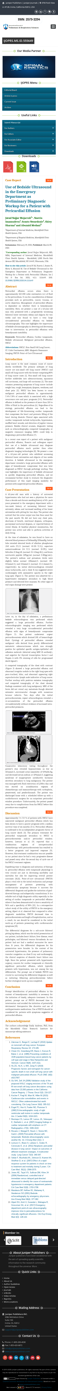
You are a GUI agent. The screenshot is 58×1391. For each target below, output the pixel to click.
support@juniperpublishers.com (19, 1329)
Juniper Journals (30, 2)
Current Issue (10, 102)
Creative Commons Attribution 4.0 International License (23, 1381)
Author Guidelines (12, 1284)
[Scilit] (15, 1238)
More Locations (11, 1301)
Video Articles (10, 1296)
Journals (7, 1290)
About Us (8, 1281)
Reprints (7, 1299)
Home (6, 1278)
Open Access (9, 1287)
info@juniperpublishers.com (17, 1348)
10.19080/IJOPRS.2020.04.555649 (19, 280)
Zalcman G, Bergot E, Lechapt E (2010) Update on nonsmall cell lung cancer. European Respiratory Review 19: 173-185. (31, 1045)
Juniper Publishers (14, 2)
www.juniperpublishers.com (17, 1351)
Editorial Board (10, 90)
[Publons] (42, 1238)
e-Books (7, 1293)
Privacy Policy (46, 1387)
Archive (7, 108)
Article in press (10, 96)
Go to (49, 180)
